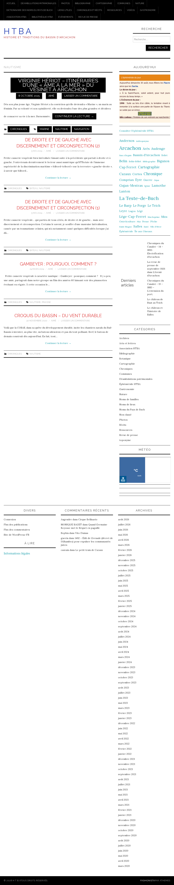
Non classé (125, 414)
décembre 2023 (126, 667)
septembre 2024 (127, 626)
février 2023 (125, 713)
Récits (122, 424)
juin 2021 (123, 789)
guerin (64, 538)
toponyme (125, 440)
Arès (146, 149)
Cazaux (125, 174)
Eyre (138, 180)
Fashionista (147, 880)
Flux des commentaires (17, 529)
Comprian (126, 180)
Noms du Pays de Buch (132, 409)
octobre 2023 (125, 677)
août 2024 (123, 631)
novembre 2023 (126, 672)
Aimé (51, 95)
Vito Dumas (81, 533)
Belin (123, 161)
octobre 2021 (125, 769)
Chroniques (18, 129)
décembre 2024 (126, 611)
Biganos (163, 161)
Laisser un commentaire (81, 95)
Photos (65, 3)
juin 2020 (123, 850)
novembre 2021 (126, 764)
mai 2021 (123, 794)
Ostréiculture (127, 221)
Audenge (158, 148)
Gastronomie (148, 10)
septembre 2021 (127, 774)
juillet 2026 (124, 524)
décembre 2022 (126, 723)
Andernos (126, 140)
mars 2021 (123, 804)
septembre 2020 (127, 835)
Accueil (10, 3)
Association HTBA (16, 17)
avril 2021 (123, 799)
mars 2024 (124, 657)
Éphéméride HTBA (130, 384)
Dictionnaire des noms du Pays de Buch (29, 10)
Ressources (114, 10)
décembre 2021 (126, 758)
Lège (140, 211)
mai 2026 (123, 534)
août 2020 (123, 840)
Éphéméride (126, 231)
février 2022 (125, 748)
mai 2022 (123, 733)
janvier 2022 (125, 753)
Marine (44, 129)
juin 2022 (123, 728)
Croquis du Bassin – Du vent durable (58, 315)
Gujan (156, 180)
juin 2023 (123, 697)
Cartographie (104, 3)
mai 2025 (123, 585)
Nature (139, 3)
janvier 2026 (125, 555)
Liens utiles (65, 10)
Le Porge (139, 206)
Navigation (81, 129)
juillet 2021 (124, 784)
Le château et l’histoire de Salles (155, 311)
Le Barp (125, 205)
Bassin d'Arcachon (146, 155)
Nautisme (61, 129)
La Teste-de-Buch (139, 198)
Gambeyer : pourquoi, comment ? (58, 264)
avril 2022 (123, 738)
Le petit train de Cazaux (89, 550)
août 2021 (123, 779)
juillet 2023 (124, 692)
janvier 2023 (125, 718)
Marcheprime (154, 217)
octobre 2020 (125, 830)
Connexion (10, 519)
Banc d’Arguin (125, 155)
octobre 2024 (125, 621)
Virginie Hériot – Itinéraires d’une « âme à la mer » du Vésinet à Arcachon (58, 85)
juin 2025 (123, 580)
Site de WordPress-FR (16, 534)
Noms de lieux (127, 404)
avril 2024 (123, 651)
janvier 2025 (125, 606)
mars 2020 (124, 866)
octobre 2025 (125, 570)
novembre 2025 (126, 565)
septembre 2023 (127, 682)
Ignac (147, 185)
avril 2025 (123, 590)
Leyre (123, 211)
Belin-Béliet (135, 161)
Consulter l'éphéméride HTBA (136, 130)
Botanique (125, 358)
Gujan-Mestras (131, 185)
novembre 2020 (127, 825)
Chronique (153, 173)
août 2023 (123, 687)
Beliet (164, 155)
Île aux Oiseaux (143, 231)
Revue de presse (88, 17)
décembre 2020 (126, 820)
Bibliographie (83, 3)
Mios (164, 216)
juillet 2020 (124, 845)
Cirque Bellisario (87, 519)
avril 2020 (123, 860)
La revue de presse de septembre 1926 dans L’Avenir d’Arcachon (156, 268)
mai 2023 (123, 702)
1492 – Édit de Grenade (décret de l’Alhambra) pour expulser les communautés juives (87, 541)
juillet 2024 (124, 636)
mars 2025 (124, 595)
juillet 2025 (124, 575)
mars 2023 (123, 708)
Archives (124, 338)
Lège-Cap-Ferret (132, 217)
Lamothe (159, 185)
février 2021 (125, 809)
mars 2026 (124, 544)
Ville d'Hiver (155, 226)
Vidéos (131, 10)
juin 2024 (123, 641)
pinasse (46, 302)
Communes (123, 3)
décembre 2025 (126, 560)
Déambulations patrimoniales (38, 3)
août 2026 (123, 519)
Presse (145, 221)
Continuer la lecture (74, 116)
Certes (137, 174)
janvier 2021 (124, 815)
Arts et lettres (127, 343)
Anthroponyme (142, 141)
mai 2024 (123, 646)
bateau (34, 188)
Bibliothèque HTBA (42, 17)
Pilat (139, 221)
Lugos (132, 211)
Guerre (147, 180)
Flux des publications (16, 524)
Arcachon (130, 148)
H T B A (17, 31)
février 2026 (125, 550)
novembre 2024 (126, 616)
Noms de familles (129, 399)
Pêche (153, 221)
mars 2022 (123, 743)
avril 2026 (123, 539)
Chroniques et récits (89, 10)
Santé (146, 227)
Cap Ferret (127, 167)
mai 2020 (123, 855)
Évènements (65, 17)
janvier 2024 (125, 662)
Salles (137, 226)
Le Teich (154, 206)
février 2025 (125, 601)
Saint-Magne (125, 226)
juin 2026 (123, 529)
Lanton (124, 191)
